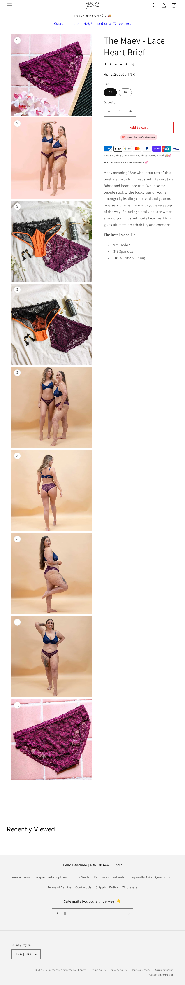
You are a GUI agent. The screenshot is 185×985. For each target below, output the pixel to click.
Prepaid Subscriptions (51, 877)
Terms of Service (59, 887)
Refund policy (98, 969)
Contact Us (83, 887)
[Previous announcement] (9, 16)
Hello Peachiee (53, 969)
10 (125, 92)
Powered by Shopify (74, 969)
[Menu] (9, 5)
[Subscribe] (128, 913)
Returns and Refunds (109, 877)
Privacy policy (119, 969)
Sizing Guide (81, 877)
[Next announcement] (176, 16)
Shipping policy (164, 969)
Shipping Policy (107, 887)
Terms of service (141, 969)
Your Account (21, 877)
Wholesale (129, 887)
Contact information (161, 974)
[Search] (154, 5)
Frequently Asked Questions (149, 877)
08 (110, 92)
